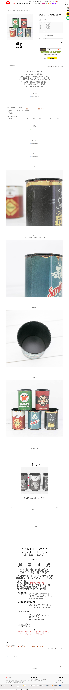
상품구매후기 (57, 66)
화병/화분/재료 (31, 3)
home (7, 10)
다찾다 (66, 4)
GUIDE (17, 683)
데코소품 (35, 3)
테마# (39, 3)
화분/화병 (14, 10)
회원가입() (35, 1)
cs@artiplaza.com (12, 682)
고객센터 (53, 1)
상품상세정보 (53, 66)
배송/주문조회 (46, 1)
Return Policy (20, 683)
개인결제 (50, 1)
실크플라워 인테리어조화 (19, 3)
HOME (7, 683)
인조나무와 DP (26, 3)
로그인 (30, 1)
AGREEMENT (10, 683)
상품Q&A (61, 66)
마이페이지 (41, 1)
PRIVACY (14, 683)
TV (13, 3)
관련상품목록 (49, 66)
